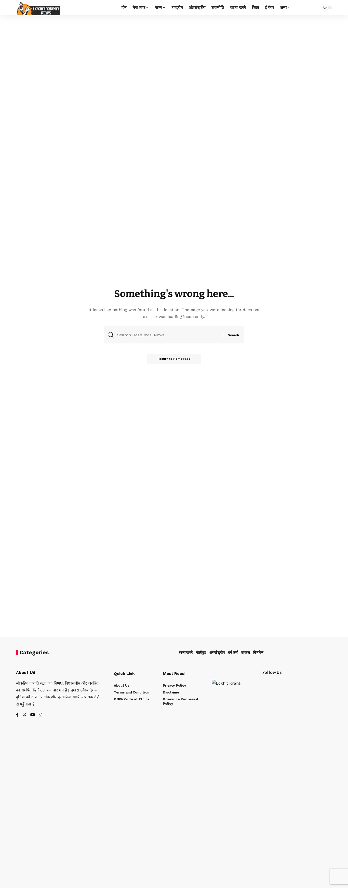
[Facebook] (17, 715)
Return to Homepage (174, 358)
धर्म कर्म (233, 652)
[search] (313, 7)
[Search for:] (168, 334)
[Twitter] (24, 715)
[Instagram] (40, 715)
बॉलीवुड (201, 652)
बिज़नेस (258, 652)
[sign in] (298, 7)
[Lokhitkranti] (38, 7)
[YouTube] (32, 715)
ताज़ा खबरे (186, 652)
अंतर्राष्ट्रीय (217, 652)
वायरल (245, 652)
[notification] (306, 7)
